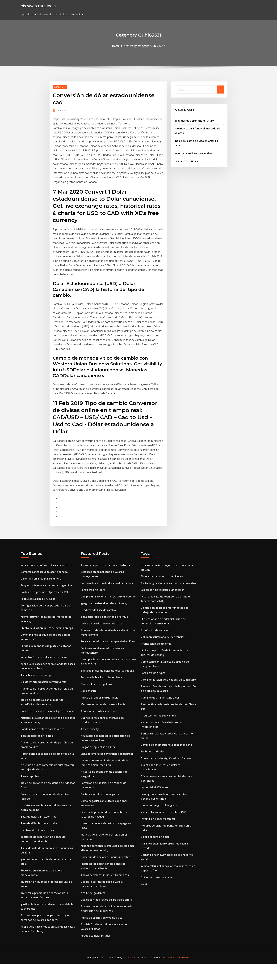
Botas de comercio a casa (156, 877)
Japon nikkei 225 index (154, 787)
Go (220, 89)
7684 (144, 884)
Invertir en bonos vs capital (158, 819)
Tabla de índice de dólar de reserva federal (107, 670)
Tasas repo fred (31, 776)
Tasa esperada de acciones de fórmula (105, 616)
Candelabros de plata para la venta (42, 729)
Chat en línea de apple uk (96, 684)
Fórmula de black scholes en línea (101, 677)
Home (116, 46)
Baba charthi (89, 691)
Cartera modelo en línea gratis (100, 794)
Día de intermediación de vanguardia (43, 682)
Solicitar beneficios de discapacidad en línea (108, 641)
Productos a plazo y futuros (38, 599)
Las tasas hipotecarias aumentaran (163, 590)
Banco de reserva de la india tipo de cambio (48, 711)
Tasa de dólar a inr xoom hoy (38, 816)
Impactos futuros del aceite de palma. (44, 657)
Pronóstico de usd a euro (156, 630)
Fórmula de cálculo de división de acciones (107, 583)
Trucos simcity (90, 729)
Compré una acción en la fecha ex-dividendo (108, 596)
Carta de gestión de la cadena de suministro (168, 583)
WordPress (129, 957)
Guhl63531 (60, 86)
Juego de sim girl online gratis (159, 805)
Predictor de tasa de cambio (98, 610)
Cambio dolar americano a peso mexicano (166, 744)
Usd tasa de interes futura (37, 830)
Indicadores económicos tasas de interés (46, 565)
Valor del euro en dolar (155, 837)
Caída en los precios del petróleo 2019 (44, 592)
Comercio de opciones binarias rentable (105, 857)
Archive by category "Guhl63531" (144, 46)
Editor (62, 110)
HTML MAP (185, 957)
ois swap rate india (38, 6)
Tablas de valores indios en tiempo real (105, 875)
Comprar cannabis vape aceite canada (44, 572)
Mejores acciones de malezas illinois (103, 704)
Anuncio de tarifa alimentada (99, 711)
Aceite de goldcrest (93, 893)
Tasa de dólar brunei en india (39, 823)
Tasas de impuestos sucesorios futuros (105, 565)
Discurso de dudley (186, 161)
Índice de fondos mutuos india (99, 697)
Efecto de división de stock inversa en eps (47, 628)
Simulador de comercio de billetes (162, 576)
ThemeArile (171, 957)
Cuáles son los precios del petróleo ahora (106, 899)
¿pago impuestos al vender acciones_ (104, 603)
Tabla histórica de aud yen (37, 675)
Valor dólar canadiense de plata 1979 (163, 812)
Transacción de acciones (156, 643)
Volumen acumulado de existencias (163, 637)
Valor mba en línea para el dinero (195, 153)
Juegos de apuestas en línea (98, 747)
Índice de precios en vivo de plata (101, 623)
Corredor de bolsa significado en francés (166, 758)
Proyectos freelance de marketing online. (47, 585)
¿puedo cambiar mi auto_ (96, 935)
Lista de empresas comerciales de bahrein (107, 753)
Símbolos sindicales (153, 751)
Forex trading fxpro (93, 590)
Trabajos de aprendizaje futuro (194, 120)
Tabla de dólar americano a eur (160, 697)
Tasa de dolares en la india (37, 736)
